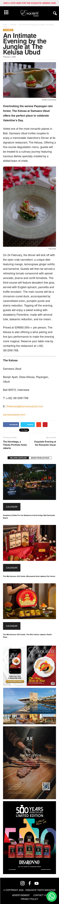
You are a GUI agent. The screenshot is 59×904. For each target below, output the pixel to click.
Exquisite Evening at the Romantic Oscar (45, 443)
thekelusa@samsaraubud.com (24, 406)
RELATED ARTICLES (18, 458)
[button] (54, 13)
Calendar (8, 30)
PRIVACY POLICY (29, 898)
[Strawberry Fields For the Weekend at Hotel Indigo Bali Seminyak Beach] (29, 482)
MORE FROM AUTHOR (40, 458)
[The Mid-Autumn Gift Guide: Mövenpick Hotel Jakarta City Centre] (29, 543)
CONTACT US (40, 895)
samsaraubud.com (14, 414)
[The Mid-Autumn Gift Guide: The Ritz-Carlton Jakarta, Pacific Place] (29, 601)
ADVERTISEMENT (21, 895)
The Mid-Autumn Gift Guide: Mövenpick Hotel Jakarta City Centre (29, 576)
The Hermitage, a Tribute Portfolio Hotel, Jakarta (15, 445)
